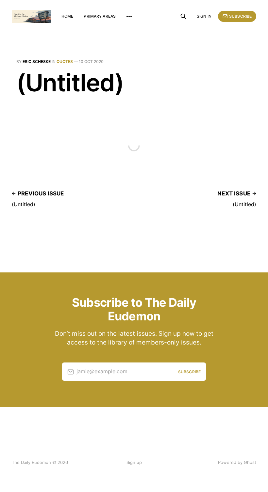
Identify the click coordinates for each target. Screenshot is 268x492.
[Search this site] (183, 16)
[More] (129, 16)
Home (67, 16)
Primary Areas (100, 16)
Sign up (134, 462)
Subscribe (240, 16)
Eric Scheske (37, 61)
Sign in (204, 16)
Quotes (65, 61)
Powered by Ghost (237, 462)
